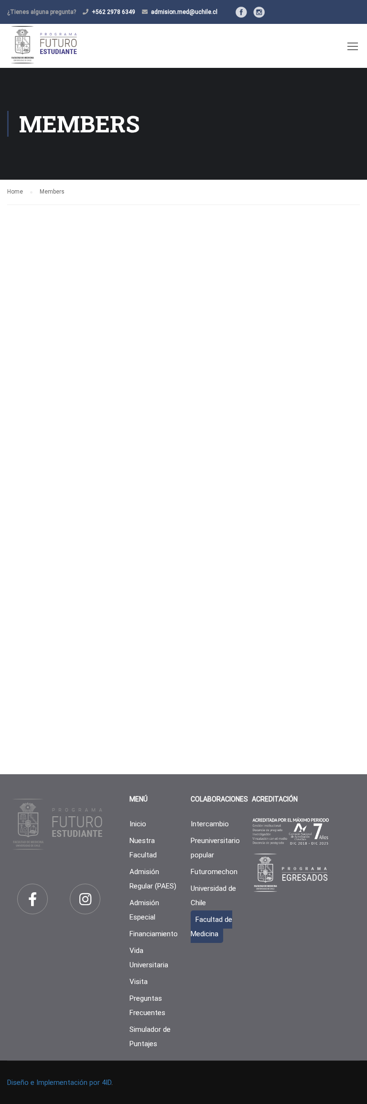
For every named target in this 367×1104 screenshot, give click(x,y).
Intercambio (210, 824)
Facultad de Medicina (211, 926)
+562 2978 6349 (113, 12)
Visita (139, 981)
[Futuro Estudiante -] (43, 44)
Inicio (138, 824)
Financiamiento (154, 934)
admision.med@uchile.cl (184, 12)
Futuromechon (214, 871)
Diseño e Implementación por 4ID (59, 1082)
